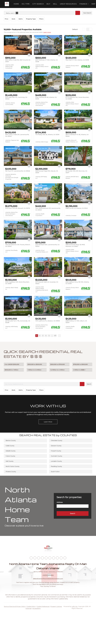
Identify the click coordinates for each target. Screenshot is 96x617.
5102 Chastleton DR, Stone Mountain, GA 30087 (17, 283)
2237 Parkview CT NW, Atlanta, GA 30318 (46, 60)
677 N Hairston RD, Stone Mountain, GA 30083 (77, 98)
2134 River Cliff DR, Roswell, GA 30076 (17, 208)
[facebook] (31, 558)
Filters (41, 19)
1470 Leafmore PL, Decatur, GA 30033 (47, 321)
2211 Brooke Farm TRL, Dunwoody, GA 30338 (17, 321)
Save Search (87, 13)
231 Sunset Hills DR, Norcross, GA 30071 (76, 171)
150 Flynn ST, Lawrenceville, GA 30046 (17, 171)
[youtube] (49, 558)
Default (75, 29)
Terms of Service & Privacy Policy (15, 606)
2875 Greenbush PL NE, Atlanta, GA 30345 (77, 135)
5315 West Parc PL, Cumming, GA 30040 (16, 98)
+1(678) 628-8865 (48, 575)
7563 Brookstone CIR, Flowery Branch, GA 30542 (17, 245)
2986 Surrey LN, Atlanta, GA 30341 (77, 208)
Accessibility (37, 608)
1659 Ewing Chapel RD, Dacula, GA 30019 (46, 171)
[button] (7, 4)
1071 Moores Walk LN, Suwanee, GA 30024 (46, 283)
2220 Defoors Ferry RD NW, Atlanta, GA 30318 (77, 283)
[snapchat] (57, 558)
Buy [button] (48, 4)
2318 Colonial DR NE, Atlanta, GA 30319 (46, 98)
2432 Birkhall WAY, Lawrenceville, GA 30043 (47, 245)
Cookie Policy (31, 606)
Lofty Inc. (75, 606)
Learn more (47, 32)
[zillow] (42, 558)
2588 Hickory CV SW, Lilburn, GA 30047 (76, 321)
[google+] (64, 558)
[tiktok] (53, 558)
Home (16, 4)
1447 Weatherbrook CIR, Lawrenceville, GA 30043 (47, 209)
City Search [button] (38, 4)
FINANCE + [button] (84, 4)
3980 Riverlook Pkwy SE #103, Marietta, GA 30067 (75, 245)
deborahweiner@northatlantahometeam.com (48, 578)
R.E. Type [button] (26, 4)
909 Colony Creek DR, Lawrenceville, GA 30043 (17, 135)
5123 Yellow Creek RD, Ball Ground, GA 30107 (17, 60)
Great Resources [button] (68, 4)
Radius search (10, 13)
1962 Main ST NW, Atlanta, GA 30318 (77, 60)
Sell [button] (55, 4)
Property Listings (56, 606)
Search (89, 384)
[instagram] (46, 558)
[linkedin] (34, 558)
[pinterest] (61, 558)
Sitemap (28, 608)
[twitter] (38, 558)
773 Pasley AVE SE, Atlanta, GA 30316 (47, 134)
